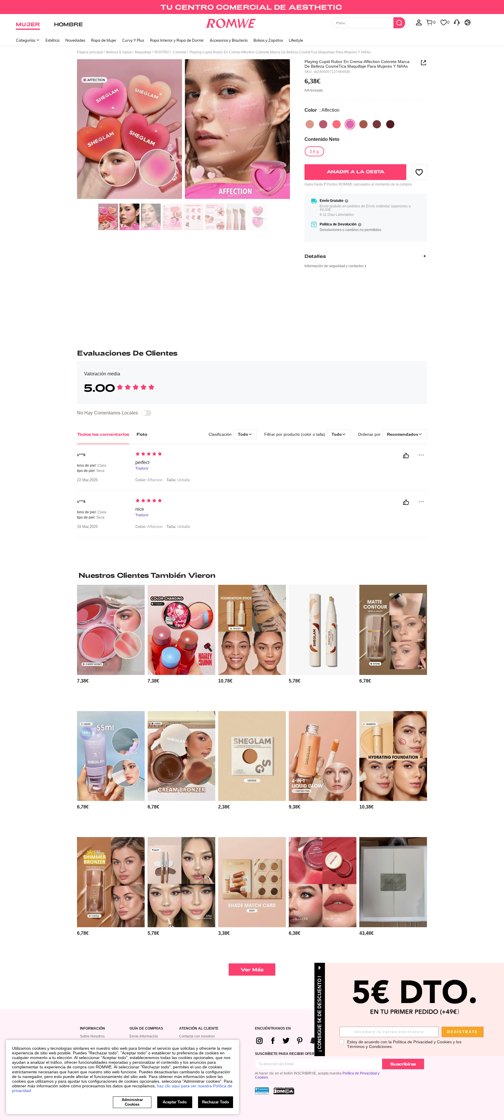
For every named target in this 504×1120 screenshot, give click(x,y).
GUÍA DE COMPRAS (146, 1028)
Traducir (141, 468)
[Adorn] (323, 124)
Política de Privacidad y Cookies (422, 1042)
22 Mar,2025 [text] (87, 480)
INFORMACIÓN (92, 1028)
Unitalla (178, 480)
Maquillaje (143, 52)
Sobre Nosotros (92, 1036)
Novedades (75, 40)
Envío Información (144, 1036)
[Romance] (377, 124)
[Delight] (336, 124)
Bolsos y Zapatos (268, 40)
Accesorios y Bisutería (229, 40)
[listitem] (111, 645)
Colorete (179, 52)
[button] (419, 172)
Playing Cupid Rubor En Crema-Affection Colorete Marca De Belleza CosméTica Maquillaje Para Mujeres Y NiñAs (357, 64)
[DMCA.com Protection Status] (283, 1090)
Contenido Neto (322, 139)
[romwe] (231, 22)
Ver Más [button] (252, 969)
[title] (252, 575)
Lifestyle (296, 40)
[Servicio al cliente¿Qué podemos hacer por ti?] (456, 22)
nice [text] (139, 509)
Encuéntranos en (273, 1028)
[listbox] (419, 22)
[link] (252, 7)
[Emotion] (390, 124)
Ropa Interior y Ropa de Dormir (177, 40)
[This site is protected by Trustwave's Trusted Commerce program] (262, 1090)
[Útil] (406, 455)
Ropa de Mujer (103, 40)
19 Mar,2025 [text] (87, 527)
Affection (148, 480)
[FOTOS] (183, 130)
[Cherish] (309, 124)
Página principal (90, 52)
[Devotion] (363, 124)
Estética (53, 40)
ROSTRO (162, 52)
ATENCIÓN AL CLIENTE (198, 1028)
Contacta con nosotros (197, 1036)
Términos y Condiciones (369, 1046)
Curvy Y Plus (133, 40)
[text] (185, 454)
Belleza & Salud (119, 52)
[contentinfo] (83, 681)
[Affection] (350, 124)
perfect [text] (142, 462)
